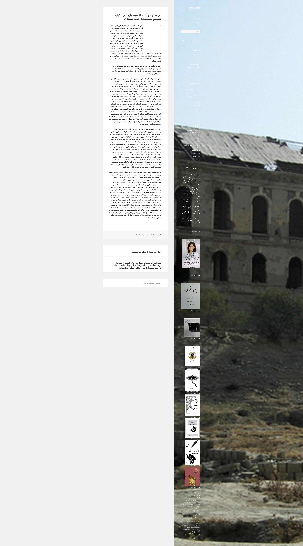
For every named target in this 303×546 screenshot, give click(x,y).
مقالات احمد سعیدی (195, 138)
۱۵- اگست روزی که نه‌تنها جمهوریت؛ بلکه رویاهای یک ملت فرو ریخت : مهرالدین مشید (190, 200)
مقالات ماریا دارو (196, 156)
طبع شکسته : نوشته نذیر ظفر (192, 223)
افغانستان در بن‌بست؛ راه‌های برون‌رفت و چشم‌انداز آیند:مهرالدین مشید (191, 212)
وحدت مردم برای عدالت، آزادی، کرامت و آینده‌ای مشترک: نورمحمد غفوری (191, 181)
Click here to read (195, 275)
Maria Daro (194, 8)
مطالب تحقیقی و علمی (194, 118)
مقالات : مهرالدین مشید (194, 135)
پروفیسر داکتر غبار (195, 64)
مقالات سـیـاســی (195, 150)
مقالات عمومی (196, 153)
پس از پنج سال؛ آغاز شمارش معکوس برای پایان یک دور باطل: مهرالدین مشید (192, 193)
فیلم (199, 99)
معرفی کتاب (197, 127)
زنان (199, 86)
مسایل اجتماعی (196, 108)
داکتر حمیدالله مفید (195, 83)
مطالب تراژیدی (196, 121)
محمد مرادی (197, 105)
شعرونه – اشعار (196, 92)
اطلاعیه (198, 58)
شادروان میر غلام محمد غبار (193, 89)
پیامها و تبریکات (196, 73)
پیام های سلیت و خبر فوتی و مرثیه (191, 70)
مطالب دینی (197, 124)
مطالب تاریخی (196, 114)
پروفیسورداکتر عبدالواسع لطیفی (191, 67)
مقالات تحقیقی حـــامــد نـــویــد (192, 142)
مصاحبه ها (197, 111)
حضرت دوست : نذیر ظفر (193, 171)
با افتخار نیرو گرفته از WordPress (152, 283)
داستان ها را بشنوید (195, 80)
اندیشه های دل (196, 61)
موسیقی (198, 159)
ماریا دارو (145, 234)
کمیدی (198, 102)
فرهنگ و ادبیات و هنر (194, 95)
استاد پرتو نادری (196, 54)
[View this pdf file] (189, 275)
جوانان (198, 76)
